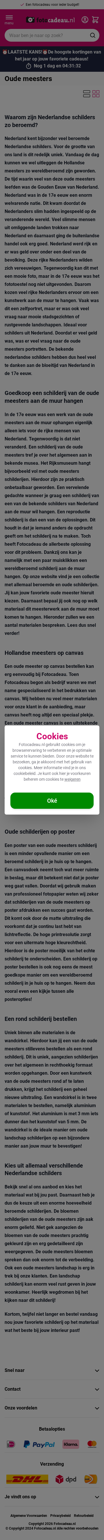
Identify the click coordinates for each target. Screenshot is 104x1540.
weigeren (72, 779)
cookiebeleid (25, 773)
